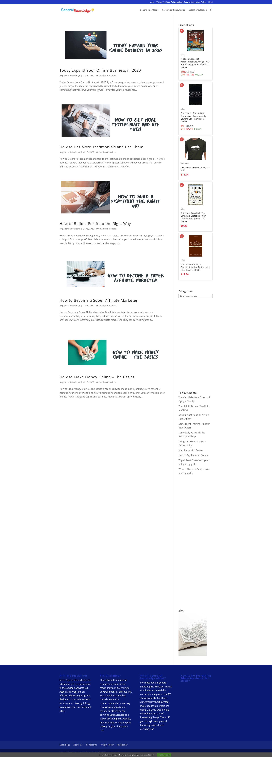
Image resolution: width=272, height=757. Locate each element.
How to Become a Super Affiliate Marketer (99, 300)
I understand (164, 755)
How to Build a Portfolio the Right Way (95, 223)
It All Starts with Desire (190, 450)
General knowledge (149, 10)
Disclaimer (122, 744)
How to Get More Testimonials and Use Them (101, 146)
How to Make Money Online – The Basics (97, 376)
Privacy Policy (107, 744)
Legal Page (65, 744)
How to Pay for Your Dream (193, 455)
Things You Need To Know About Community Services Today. (181, 2)
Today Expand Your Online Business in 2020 (100, 70)
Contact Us (91, 744)
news (152, 2)
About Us (78, 744)
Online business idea (106, 75)
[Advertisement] (195, 344)
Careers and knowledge (173, 10)
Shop (210, 2)
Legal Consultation (198, 10)
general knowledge (71, 75)
